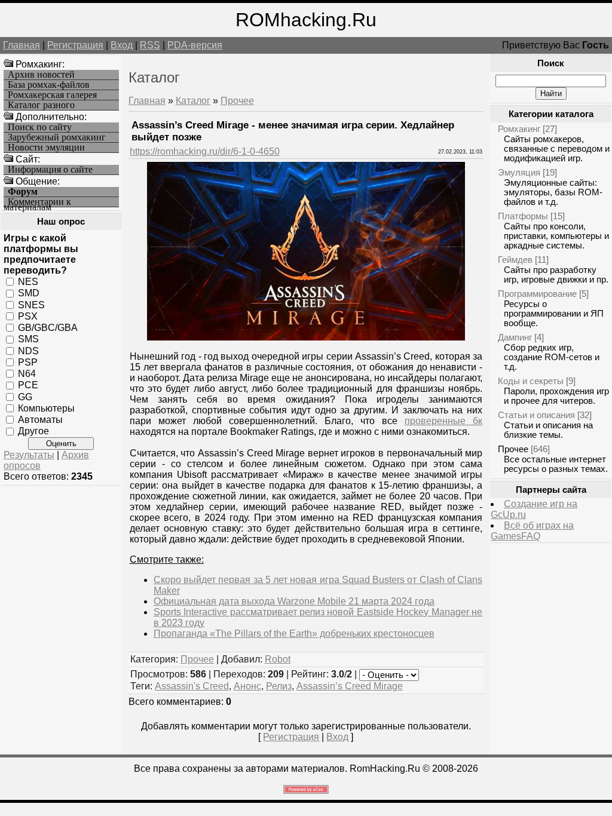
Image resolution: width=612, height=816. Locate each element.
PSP (28, 362)
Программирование (537, 294)
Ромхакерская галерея (52, 95)
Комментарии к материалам (37, 202)
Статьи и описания (536, 415)
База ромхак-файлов (49, 85)
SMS (28, 339)
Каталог (193, 101)
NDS (28, 350)
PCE (28, 385)
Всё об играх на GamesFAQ (532, 530)
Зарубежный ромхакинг (57, 137)
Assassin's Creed (192, 686)
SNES (31, 304)
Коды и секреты (531, 381)
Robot (277, 659)
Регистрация (75, 45)
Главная (21, 45)
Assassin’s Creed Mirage (349, 686)
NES (28, 282)
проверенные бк (443, 421)
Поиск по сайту (40, 127)
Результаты (29, 455)
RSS (150, 45)
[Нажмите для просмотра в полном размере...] (305, 337)
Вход (122, 45)
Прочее (237, 101)
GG (25, 396)
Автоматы (40, 420)
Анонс (247, 686)
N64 (27, 374)
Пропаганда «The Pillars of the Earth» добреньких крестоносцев (294, 633)
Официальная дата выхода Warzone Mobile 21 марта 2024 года (294, 601)
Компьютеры (46, 408)
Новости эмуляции (46, 147)
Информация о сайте (50, 169)
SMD (28, 293)
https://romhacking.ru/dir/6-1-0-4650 (205, 151)
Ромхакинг (519, 129)
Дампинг (515, 337)
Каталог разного (41, 105)
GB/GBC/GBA (48, 328)
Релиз (279, 686)
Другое (33, 431)
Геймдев (515, 259)
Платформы (523, 216)
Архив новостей (41, 74)
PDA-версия (194, 45)
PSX (28, 316)
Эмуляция (519, 172)
